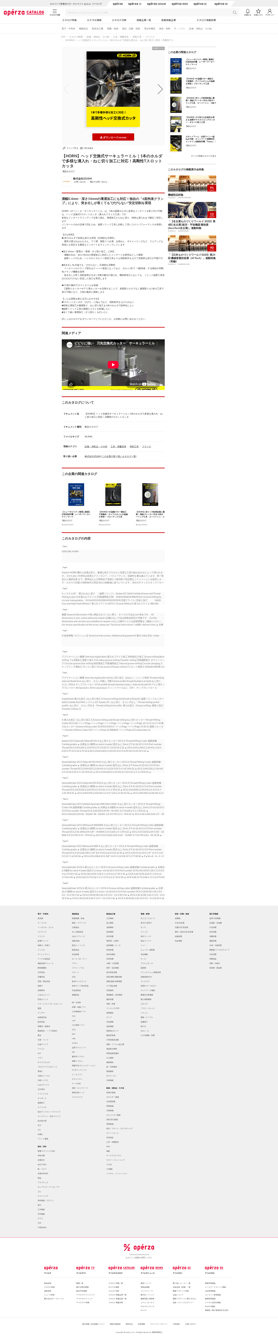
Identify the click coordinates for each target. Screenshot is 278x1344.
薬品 (39, 1178)
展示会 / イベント (147, 1294)
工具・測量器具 (118, 446)
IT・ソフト (179, 28)
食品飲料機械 (111, 1048)
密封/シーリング (78, 945)
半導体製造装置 (112, 1039)
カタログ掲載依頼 (206, 20)
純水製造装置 (111, 972)
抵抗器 (40, 918)
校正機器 (178, 940)
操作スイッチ (146, 936)
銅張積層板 (42, 967)
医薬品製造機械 (112, 1053)
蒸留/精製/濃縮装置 (114, 976)
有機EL (40, 1134)
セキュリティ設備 (113, 1115)
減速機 (143, 967)
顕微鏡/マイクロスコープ (219, 949)
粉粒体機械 (110, 954)
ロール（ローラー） (80, 958)
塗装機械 (109, 931)
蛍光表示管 (42, 1120)
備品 (108, 1151)
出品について (178, 1294)
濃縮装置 (212, 940)
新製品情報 (145, 1287)
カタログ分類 (119, 20)
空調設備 (109, 1110)
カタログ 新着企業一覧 (117, 1298)
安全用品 (109, 1137)
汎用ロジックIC (44, 1075)
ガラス (40, 1218)
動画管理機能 (210, 1298)
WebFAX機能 (210, 1306)
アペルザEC (177, 1273)
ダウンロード (114, 137)
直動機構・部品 (78, 918)
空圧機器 (109, 1021)
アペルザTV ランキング (85, 1294)
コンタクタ (145, 981)
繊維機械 (109, 1062)
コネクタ (144, 1003)
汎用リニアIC (43, 1080)
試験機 (177, 918)
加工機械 (109, 922)
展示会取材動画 (82, 1287)
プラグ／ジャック (148, 1008)
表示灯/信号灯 (146, 922)
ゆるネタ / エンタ (147, 1306)
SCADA (75, 1043)
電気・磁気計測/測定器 (184, 931)
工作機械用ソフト (79, 1011)
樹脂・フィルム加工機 (115, 1044)
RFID (39, 1125)
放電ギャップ (43, 940)
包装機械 (109, 990)
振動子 (40, 985)
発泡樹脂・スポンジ (46, 1200)
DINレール (145, 1030)
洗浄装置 (109, 958)
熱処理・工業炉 (112, 940)
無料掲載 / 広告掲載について (93, 1324)
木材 (39, 1223)
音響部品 (41, 976)
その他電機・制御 (148, 1035)
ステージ (75, 972)
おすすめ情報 (94, 20)
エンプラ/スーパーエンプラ (49, 1187)
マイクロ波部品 (44, 958)
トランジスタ (43, 1093)
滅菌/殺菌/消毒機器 (114, 981)
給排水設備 (110, 1092)
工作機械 (109, 918)
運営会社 (129, 1324)
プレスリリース (147, 1291)
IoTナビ (144, 1310)
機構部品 (75, 994)
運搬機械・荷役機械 (114, 994)
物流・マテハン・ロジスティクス (119, 1128)
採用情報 (141, 1324)
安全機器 (144, 954)
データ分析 (76, 1083)
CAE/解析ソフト (78, 1025)
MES (73, 1034)
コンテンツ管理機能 (213, 1294)
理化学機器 (149, 28)
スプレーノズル (78, 967)
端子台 (143, 1026)
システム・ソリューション (117, 1173)
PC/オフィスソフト (79, 1070)
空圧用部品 (76, 990)
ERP (73, 1052)
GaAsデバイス (43, 1084)
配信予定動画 (81, 1291)
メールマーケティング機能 (215, 1287)
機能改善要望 (115, 1324)
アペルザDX (209, 1273)
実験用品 (212, 958)
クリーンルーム (112, 1133)
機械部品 (83, 28)
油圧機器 (109, 1026)
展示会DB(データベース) (54, 1298)
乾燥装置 (109, 949)
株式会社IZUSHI (82, 178)
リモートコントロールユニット (50, 1003)
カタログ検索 (49, 1287)
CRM (73, 1038)
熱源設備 (109, 1106)
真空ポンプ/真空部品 (80, 985)
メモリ (40, 1057)
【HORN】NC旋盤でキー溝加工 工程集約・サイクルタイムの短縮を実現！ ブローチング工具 (113, 514)
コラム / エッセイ (147, 1302)
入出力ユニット (44, 994)
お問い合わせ (80, 182)
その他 (109, 1164)
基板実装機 (110, 1035)
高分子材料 (42, 1164)
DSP (39, 1053)
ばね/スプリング (78, 936)
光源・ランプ (43, 1039)
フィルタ (41, 949)
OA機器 (109, 1169)
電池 (39, 1035)
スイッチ (144, 931)
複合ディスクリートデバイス (49, 1111)
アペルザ (47, 1273)
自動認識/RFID (146, 976)
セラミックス (43, 1196)
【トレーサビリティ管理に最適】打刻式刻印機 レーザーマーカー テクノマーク (76, 514)
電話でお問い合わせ (98, 182)
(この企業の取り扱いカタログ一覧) (118, 456)
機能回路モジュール (45, 963)
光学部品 (41, 972)
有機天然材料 (43, 1173)
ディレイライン (44, 954)
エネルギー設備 (112, 1097)
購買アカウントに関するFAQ (184, 1298)
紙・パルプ (42, 1169)
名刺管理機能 (210, 1291)
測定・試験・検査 (131, 28)
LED (39, 1129)
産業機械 (109, 1012)
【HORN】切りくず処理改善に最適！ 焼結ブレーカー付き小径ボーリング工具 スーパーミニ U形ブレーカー (150, 514)
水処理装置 (110, 1101)
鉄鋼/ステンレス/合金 (46, 1151)
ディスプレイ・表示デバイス (49, 1116)
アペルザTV (81, 1273)
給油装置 (75, 954)
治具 (73, 976)
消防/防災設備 (112, 1119)
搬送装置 (109, 999)
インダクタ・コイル (46, 927)
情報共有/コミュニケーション (84, 1065)
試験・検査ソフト (79, 1007)
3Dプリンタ (111, 1075)
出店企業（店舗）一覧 (181, 1287)
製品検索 (47, 1283)
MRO (108, 1146)
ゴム (39, 1191)
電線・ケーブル (147, 1017)
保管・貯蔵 (110, 1003)
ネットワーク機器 (148, 990)
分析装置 (212, 954)
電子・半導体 (68, 28)
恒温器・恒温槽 (215, 922)
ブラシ (74, 963)
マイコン (41, 1048)
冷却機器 (109, 1080)
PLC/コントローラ (148, 918)
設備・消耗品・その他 (200, 28)
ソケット (144, 1012)
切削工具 (134, 446)
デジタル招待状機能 (213, 1302)
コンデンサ (42, 931)
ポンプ (109, 1017)
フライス (146, 446)
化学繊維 (41, 1209)
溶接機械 (109, 927)
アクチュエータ (147, 963)
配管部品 (75, 949)
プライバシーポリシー (159, 1324)
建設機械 (109, 1071)
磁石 (39, 1205)
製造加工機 (97, 28)
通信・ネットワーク (80, 1088)
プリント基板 (43, 1138)
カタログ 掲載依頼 (115, 1302)
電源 (39, 1008)
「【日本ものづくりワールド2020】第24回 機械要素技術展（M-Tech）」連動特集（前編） (192, 258)
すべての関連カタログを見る (203, 156)
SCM (73, 1029)
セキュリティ (77, 1079)
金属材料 (41, 1160)
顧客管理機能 (210, 1283)
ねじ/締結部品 (77, 931)
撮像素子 (41, 1102)
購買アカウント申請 (181, 1291)
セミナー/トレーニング (115, 1160)
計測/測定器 (179, 922)
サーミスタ (42, 922)
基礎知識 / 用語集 (147, 1298)
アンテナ (41, 1012)
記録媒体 (41, 990)
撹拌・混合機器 (112, 967)
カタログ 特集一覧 (115, 1283)
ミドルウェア (77, 1097)
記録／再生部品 (44, 981)
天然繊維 (41, 1214)
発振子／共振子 (44, 945)
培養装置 (212, 936)
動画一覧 (79, 1283)
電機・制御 (112, 28)
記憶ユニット (43, 999)
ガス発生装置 (111, 985)
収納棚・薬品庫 (215, 967)
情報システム (77, 1061)
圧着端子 (144, 1021)
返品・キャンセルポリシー (183, 1302)
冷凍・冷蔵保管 (215, 945)
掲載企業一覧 (144, 20)
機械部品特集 (175, 194)
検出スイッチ (146, 940)
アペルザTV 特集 (82, 1302)
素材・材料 (164, 28)
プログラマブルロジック (47, 1066)
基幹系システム (78, 1056)
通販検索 (47, 1291)
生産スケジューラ (79, 1047)
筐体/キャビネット (79, 981)
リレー (143, 945)
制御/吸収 (76, 940)
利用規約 (176, 1324)
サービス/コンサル (113, 1155)
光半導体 (41, 1089)
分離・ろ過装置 (112, 963)
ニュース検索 (49, 1294)
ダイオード (42, 1098)
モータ (143, 958)
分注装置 (212, 927)
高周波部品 (42, 1017)
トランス (41, 936)
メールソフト (77, 1074)
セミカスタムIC (44, 1062)
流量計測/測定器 (181, 927)
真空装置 (109, 936)
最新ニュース (146, 1283)
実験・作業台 (214, 963)
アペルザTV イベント (84, 1298)
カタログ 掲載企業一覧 (117, 1294)
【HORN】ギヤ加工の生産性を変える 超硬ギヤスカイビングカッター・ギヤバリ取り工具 (200, 119)
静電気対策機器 (147, 994)
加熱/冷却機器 (215, 918)
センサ (143, 927)
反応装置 (212, 931)
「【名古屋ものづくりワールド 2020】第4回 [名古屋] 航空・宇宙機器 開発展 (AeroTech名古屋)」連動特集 (191, 224)
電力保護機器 (146, 999)
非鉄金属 (41, 1155)
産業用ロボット (112, 1030)
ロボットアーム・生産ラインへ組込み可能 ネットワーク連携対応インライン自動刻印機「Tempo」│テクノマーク (201, 139)
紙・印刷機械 (111, 1066)
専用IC (40, 1071)
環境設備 (109, 1124)
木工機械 (109, 1057)
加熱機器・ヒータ (113, 945)
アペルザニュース (148, 1273)
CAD (73, 1020)
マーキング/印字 (112, 1008)
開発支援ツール (78, 1092)
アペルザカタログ (115, 1273)
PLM (73, 1016)
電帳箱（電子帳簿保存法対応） (217, 1310)
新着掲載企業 (168, 20)
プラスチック (43, 1182)
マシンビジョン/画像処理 (151, 972)
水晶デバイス (43, 1044)
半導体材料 (42, 1227)
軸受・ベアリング (79, 922)
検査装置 (178, 936)
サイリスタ (42, 1107)
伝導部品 (75, 927)
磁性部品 (41, 1021)
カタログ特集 (69, 20)
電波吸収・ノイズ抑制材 (47, 1030)
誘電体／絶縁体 (44, 1026)
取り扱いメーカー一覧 (181, 1283)
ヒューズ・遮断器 (148, 949)
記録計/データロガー (149, 985)
